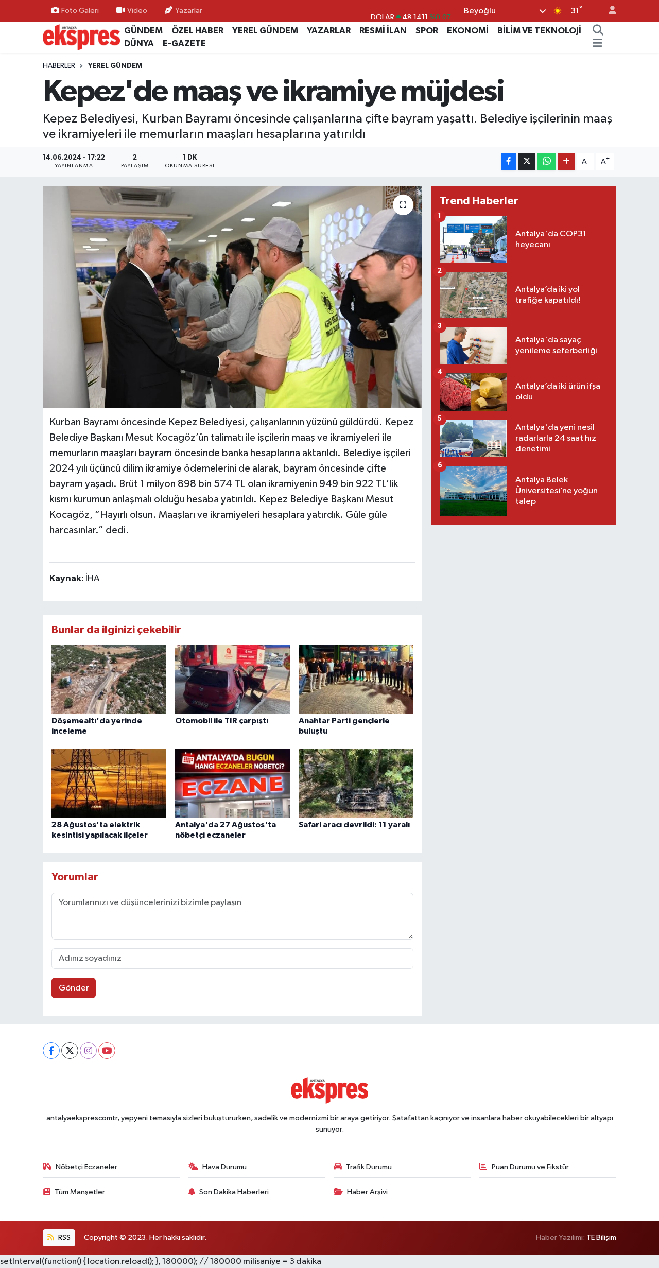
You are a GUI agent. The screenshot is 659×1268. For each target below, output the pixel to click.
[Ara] (598, 31)
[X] (69, 1050)
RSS (64, 1237)
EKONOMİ (468, 30)
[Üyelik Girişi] (608, 11)
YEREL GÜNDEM (265, 30)
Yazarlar (188, 10)
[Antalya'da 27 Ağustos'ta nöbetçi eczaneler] (232, 783)
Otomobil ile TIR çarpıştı (221, 721)
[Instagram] (88, 1050)
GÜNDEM (143, 30)
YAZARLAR (329, 30)
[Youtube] (106, 1050)
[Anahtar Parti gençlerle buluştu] (356, 679)
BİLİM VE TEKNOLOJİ (539, 30)
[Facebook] (51, 1050)
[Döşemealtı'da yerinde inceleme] (108, 679)
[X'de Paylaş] (526, 161)
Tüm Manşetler (80, 1192)
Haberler (59, 66)
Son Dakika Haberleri (234, 1192)
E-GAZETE (184, 43)
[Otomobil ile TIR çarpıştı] (232, 679)
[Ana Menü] (597, 43)
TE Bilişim (601, 1237)
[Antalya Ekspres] (81, 36)
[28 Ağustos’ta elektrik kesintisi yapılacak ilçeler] (108, 783)
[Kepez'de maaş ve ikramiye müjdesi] (232, 297)
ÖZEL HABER (197, 30)
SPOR (426, 30)
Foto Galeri (80, 10)
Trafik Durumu (369, 1167)
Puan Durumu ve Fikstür (530, 1167)
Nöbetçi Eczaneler (86, 1167)
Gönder (74, 988)
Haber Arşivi (367, 1192)
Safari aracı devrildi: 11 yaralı (354, 825)
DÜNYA (139, 43)
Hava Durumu (224, 1167)
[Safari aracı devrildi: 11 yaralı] (356, 783)
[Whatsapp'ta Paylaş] (546, 161)
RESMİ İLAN (383, 30)
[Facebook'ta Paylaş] (508, 161)
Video (137, 10)
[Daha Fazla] (566, 161)
